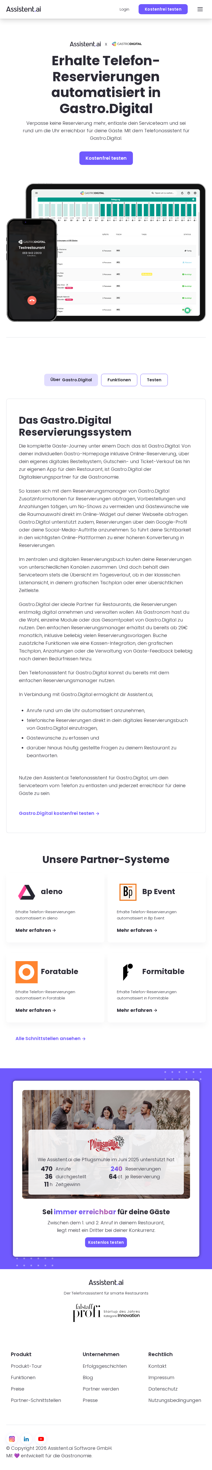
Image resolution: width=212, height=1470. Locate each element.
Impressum (161, 1377)
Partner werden (101, 1389)
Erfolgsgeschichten (105, 1366)
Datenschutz (163, 1389)
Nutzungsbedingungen (174, 1400)
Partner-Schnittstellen (36, 1400)
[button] (199, 9)
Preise (17, 1389)
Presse (90, 1400)
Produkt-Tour (26, 1366)
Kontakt (157, 1366)
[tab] (71, 380)
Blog (88, 1377)
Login (124, 9)
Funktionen (23, 1377)
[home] (23, 9)
